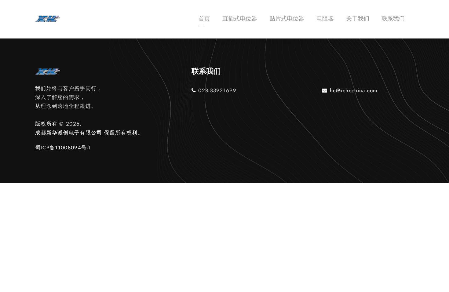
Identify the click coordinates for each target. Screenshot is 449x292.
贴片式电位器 (286, 18)
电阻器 (325, 18)
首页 (204, 18)
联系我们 (393, 18)
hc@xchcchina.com (354, 90)
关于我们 (357, 18)
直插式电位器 (239, 18)
